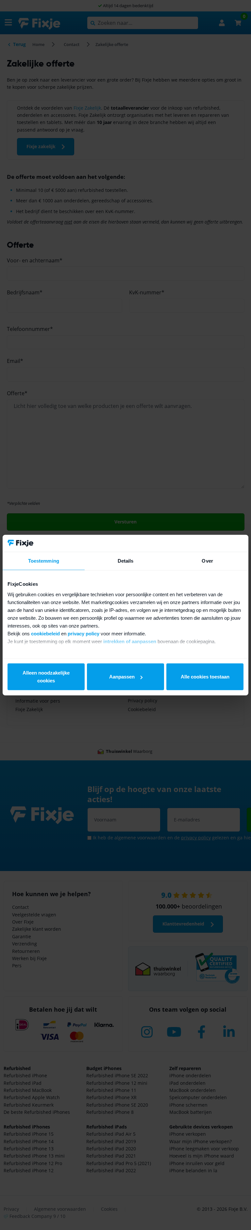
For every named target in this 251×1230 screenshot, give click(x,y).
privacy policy (83, 633)
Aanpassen (122, 676)
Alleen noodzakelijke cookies (46, 676)
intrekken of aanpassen (129, 641)
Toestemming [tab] (43, 561)
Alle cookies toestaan (205, 676)
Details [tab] (126, 561)
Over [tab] (207, 561)
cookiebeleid (45, 633)
